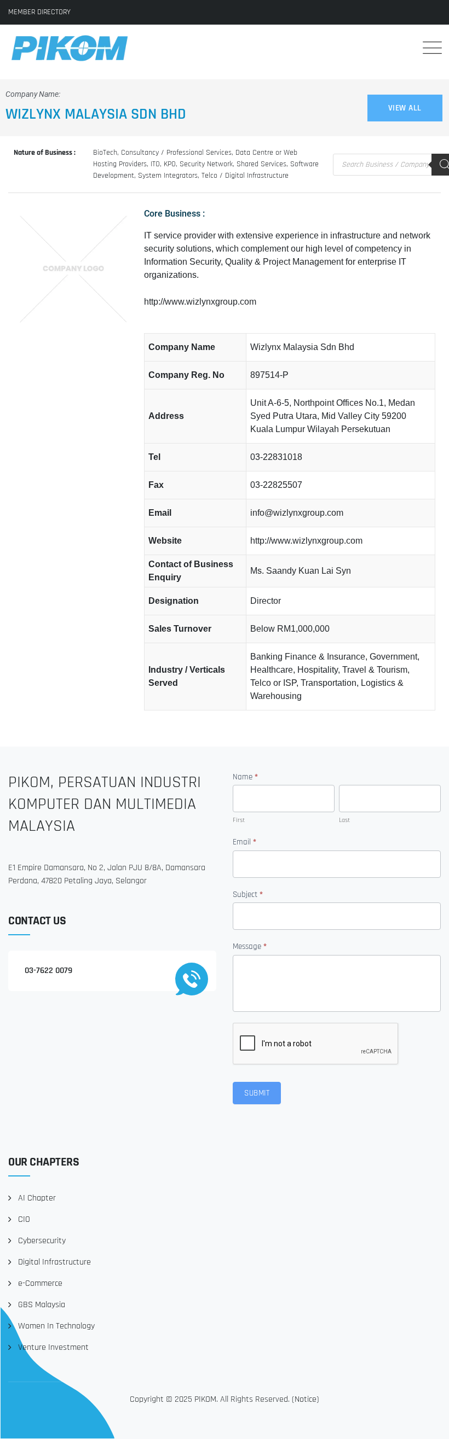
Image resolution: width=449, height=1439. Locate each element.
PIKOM (205, 1399)
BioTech (105, 153)
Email (244, 842)
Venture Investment (53, 1347)
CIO (24, 1219)
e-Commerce (40, 1283)
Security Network (206, 164)
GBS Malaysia (41, 1304)
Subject (248, 894)
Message (250, 946)
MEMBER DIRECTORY (39, 12)
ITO (155, 164)
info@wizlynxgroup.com (296, 512)
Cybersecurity (42, 1240)
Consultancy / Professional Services (176, 153)
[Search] (399, 47)
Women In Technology (56, 1326)
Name (245, 777)
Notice (305, 1399)
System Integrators (168, 175)
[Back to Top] (425, 1421)
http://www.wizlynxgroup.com (200, 301)
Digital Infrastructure (54, 1262)
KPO (170, 164)
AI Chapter (37, 1198)
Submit (256, 1093)
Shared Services (261, 164)
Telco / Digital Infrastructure (245, 175)
